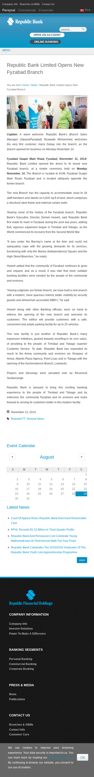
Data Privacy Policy (60, 757)
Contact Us (48, 4)
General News (35, 418)
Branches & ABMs (30, 4)
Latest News (18, 507)
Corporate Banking (21, 668)
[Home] (25, 21)
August (47, 456)
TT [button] (87, 10)
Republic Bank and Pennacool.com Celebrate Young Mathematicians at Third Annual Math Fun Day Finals (44, 538)
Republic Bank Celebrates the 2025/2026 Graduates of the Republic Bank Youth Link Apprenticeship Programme (48, 550)
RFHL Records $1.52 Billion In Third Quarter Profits (42, 529)
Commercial (27, 10)
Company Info (10, 4)
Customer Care (19, 734)
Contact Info (17, 729)
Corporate (46, 10)
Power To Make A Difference (27, 633)
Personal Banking (20, 659)
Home (25, 85)
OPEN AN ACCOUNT (47, 35)
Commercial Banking (23, 664)
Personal (9, 10)
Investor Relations (21, 628)
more (82, 560)
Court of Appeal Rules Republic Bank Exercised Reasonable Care (48, 521)
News (34, 85)
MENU (6, 50)
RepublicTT (18, 418)
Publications (17, 699)
